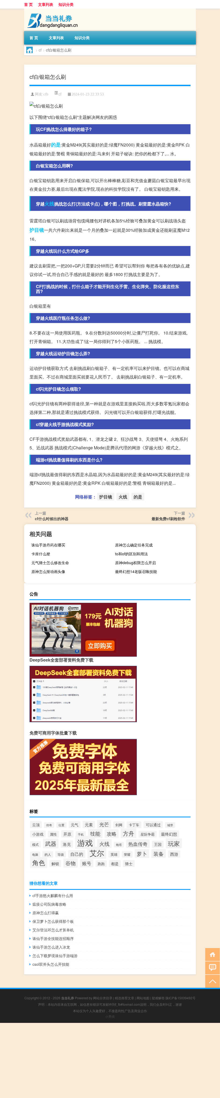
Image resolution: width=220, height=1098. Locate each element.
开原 (67, 834)
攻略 (111, 833)
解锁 (55, 863)
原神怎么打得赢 (45, 912)
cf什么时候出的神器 (51, 518)
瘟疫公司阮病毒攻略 (49, 904)
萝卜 (142, 853)
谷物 (70, 863)
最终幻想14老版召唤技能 (136, 571)
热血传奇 (138, 843)
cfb (45, 94)
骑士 (129, 863)
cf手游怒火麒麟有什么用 (52, 895)
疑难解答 (158, 998)
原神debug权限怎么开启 (135, 562)
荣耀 (127, 854)
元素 (89, 824)
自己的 (76, 854)
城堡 (170, 825)
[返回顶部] (211, 981)
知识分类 (66, 4)
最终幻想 (169, 834)
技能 (95, 833)
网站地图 (143, 998)
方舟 (128, 833)
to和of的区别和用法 (131, 553)
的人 (48, 854)
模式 (35, 844)
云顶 (36, 824)
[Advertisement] (110, 1060)
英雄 (114, 854)
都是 (115, 863)
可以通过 (153, 824)
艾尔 (97, 852)
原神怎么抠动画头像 (48, 571)
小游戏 (37, 834)
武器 (50, 843)
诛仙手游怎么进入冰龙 (51, 947)
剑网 (118, 824)
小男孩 (110, 1016)
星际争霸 (148, 834)
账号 (86, 863)
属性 (53, 834)
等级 (60, 854)
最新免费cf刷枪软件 (168, 518)
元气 (74, 824)
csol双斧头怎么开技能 (50, 964)
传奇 (49, 825)
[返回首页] (211, 954)
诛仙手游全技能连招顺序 (53, 938)
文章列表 (45, 4)
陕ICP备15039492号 (181, 998)
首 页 (28, 4)
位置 (61, 825)
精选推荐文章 (124, 998)
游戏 (85, 842)
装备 (158, 853)
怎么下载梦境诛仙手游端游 (55, 955)
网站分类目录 (102, 998)
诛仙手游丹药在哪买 (48, 545)
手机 (81, 834)
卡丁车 (134, 824)
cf (40, 50)
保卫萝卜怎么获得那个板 (53, 921)
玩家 (174, 843)
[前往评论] (211, 967)
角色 (38, 862)
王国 (158, 844)
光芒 (104, 824)
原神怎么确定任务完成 (134, 545)
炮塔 (119, 845)
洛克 (67, 844)
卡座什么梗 (40, 553)
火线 (49, 203)
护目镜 (37, 229)
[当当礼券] (52, 10)
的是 (56, 144)
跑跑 (101, 863)
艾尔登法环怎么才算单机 (53, 929)
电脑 (35, 854)
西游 (174, 854)
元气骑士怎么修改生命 (50, 562)
